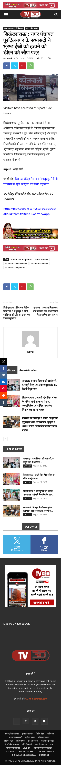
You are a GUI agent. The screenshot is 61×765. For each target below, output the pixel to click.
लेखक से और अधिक (27, 370)
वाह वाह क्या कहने (15, 737)
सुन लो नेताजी (33, 740)
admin (10, 58)
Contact (44, 754)
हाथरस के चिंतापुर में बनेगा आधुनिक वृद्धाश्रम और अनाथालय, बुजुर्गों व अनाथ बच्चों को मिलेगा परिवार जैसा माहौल (40, 424)
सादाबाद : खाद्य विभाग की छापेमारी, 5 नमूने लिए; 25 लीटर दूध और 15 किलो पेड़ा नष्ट (39, 385)
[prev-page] (5, 439)
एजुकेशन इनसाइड (47, 740)
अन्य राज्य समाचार (13, 747)
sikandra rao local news (16, 263)
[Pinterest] (22, 65)
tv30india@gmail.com (36, 698)
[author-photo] (30, 347)
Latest (7, 389)
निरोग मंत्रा (40, 733)
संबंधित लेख (10, 370)
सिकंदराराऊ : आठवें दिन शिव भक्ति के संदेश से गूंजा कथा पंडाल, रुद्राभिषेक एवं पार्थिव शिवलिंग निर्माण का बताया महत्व (39, 403)
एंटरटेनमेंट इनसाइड (12, 744)
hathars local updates (21, 259)
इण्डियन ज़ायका (43, 737)
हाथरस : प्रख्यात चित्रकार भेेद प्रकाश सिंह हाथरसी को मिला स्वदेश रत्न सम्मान (45, 311)
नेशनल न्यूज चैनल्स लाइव (43, 747)
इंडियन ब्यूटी (8, 740)
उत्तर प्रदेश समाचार (32, 28)
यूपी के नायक (30, 737)
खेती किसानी (27, 744)
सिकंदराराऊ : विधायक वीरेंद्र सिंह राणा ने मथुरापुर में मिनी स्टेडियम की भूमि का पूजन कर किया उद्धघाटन (16, 313)
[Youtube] (44, 721)
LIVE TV (26, 747)
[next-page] (11, 439)
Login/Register (45, 751)
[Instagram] (26, 721)
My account (26, 751)
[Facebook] (6, 65)
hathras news (41, 259)
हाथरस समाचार (9, 28)
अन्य (51, 744)
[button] (5, 14)
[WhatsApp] (30, 65)
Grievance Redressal (24, 754)
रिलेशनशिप (20, 740)
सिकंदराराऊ (19, 28)
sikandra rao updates (15, 267)
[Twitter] (14, 65)
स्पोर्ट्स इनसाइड (41, 744)
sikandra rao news (39, 263)
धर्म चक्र (50, 733)
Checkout (10, 751)
